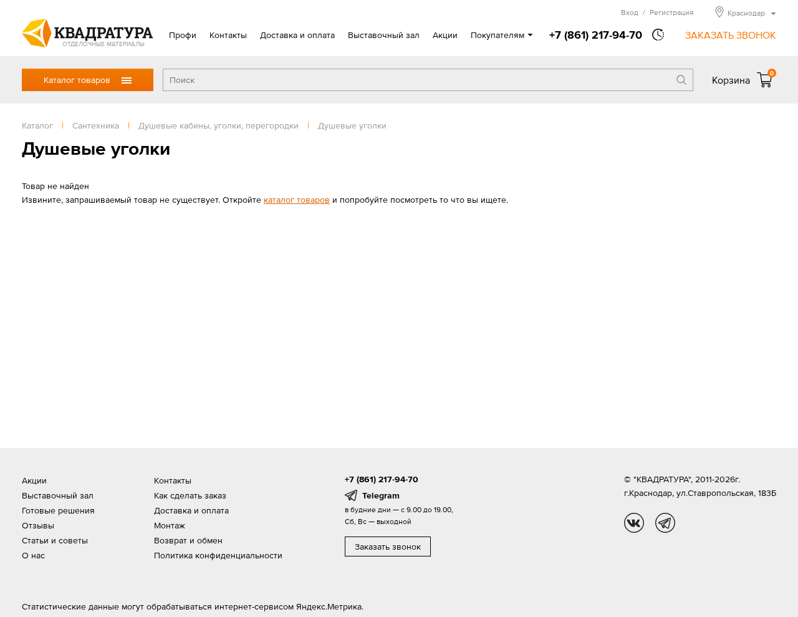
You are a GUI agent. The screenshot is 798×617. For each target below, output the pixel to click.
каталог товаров (297, 200)
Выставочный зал (384, 35)
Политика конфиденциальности (218, 555)
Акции (445, 35)
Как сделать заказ (190, 495)
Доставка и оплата (297, 35)
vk (634, 523)
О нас (33, 555)
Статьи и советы (55, 540)
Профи (182, 35)
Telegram (381, 495)
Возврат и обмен (188, 540)
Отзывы (38, 525)
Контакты (228, 35)
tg (665, 523)
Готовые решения (58, 510)
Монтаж (169, 525)
